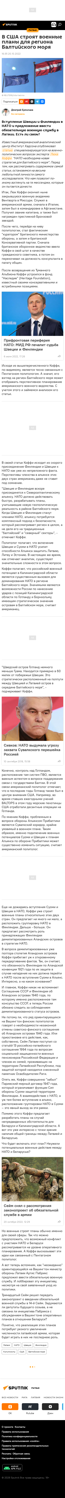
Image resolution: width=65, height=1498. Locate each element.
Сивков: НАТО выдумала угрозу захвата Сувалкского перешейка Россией (32, 749)
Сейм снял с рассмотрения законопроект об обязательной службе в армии (31, 1210)
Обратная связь (21, 1453)
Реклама (6, 1453)
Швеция (27, 1345)
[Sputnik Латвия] (10, 25)
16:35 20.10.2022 (11, 53)
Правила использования (15, 1431)
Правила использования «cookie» (20, 1441)
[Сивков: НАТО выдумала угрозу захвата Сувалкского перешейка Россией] (32, 719)
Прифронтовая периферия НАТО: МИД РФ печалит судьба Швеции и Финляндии (31, 344)
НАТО (17, 1345)
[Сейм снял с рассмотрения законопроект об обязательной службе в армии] (32, 1179)
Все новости (10, 1397)
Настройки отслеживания (16, 1458)
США (22, 1351)
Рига (24, 1397)
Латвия (6, 1345)
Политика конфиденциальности (19, 1436)
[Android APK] (12, 1468)
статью (7, 150)
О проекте (7, 1426)
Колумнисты (9, 1351)
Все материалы (18, 114)
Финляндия (40, 1345)
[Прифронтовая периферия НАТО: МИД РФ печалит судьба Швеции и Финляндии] (32, 314)
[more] (59, 356)
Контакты (20, 1426)
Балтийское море (36, 1351)
